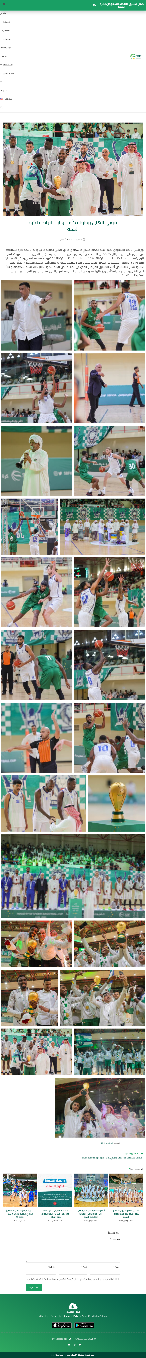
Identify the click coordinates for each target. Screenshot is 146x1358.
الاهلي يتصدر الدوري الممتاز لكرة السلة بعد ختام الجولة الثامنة (126, 1213)
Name (116, 1266)
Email (84, 1266)
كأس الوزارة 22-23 (107, 1143)
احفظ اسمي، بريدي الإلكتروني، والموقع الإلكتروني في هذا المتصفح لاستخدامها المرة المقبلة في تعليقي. (71, 1279)
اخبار (62, 239)
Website (52, 1267)
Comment (115, 1239)
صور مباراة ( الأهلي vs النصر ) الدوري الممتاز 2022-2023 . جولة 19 (19, 1213)
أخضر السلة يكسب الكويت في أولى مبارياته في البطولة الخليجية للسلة (91, 1213)
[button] (4, 4)
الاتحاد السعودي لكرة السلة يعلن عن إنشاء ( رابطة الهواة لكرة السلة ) (55, 1213)
